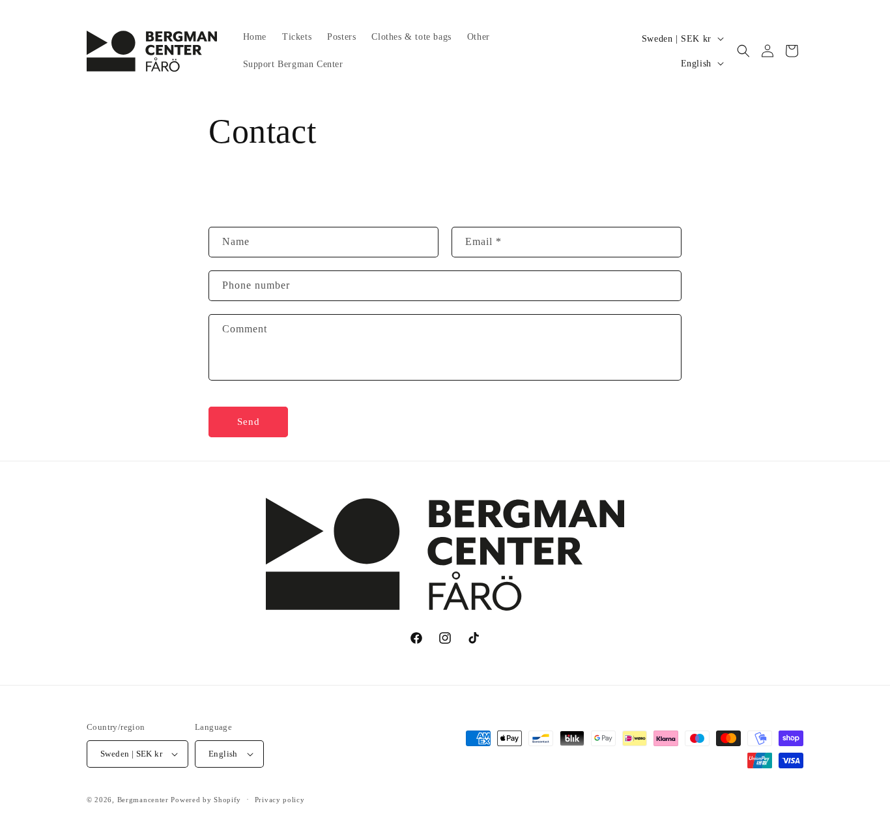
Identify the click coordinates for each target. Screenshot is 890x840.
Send (248, 421)
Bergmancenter (143, 800)
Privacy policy (280, 800)
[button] (743, 50)
